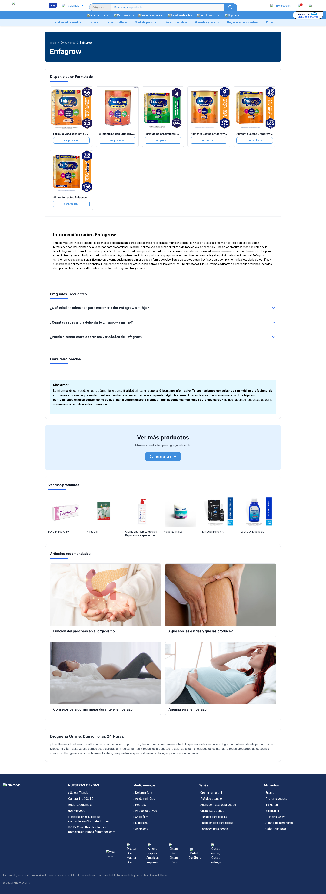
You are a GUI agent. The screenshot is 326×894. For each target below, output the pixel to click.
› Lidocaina (140, 823)
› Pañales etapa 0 (210, 798)
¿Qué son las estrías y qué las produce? (200, 631)
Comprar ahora (160, 456)
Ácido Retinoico (173, 531)
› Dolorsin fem (142, 792)
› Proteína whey (274, 817)
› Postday (139, 805)
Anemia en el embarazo (187, 709)
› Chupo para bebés (211, 811)
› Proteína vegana (275, 798)
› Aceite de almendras (278, 823)
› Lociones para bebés (213, 829)
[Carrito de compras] (310, 6)
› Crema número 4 (210, 792)
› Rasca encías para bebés (216, 823)
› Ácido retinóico (144, 798)
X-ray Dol (92, 531)
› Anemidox (140, 829)
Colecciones (68, 42)
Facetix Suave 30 (58, 531)
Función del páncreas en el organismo (84, 631)
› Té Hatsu (271, 805)
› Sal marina (271, 811)
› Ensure (269, 792)
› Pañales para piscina (213, 817)
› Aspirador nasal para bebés (217, 805)
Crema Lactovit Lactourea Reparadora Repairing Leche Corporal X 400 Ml (142, 533)
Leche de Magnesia (252, 531)
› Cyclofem (140, 817)
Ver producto (71, 140)
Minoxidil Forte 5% (213, 531)
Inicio (53, 42)
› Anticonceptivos (145, 811)
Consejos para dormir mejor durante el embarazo (93, 709)
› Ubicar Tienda (78, 792)
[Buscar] (230, 7)
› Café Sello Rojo (275, 829)
